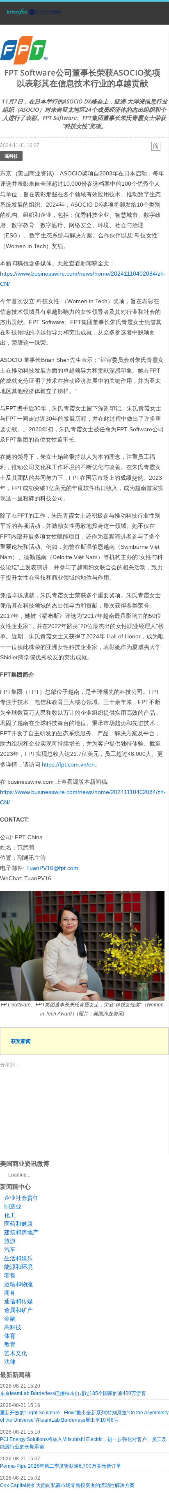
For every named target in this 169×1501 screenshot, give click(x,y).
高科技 (11, 156)
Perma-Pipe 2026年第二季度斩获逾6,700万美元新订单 (60, 1466)
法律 (10, 1361)
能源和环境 (18, 1267)
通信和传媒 (18, 1301)
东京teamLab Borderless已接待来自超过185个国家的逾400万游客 (73, 1393)
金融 (10, 1318)
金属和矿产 (18, 1310)
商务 (10, 1292)
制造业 (12, 1206)
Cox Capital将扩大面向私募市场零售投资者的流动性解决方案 (67, 1485)
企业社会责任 (21, 1198)
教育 (10, 1344)
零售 (10, 1275)
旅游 (10, 1241)
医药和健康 (18, 1223)
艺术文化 (15, 1353)
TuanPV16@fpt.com (52, 868)
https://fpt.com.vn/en (68, 764)
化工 (10, 1215)
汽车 (10, 1249)
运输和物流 (18, 1284)
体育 (10, 1336)
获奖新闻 (21, 1041)
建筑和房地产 (21, 1232)
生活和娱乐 (18, 1258)
